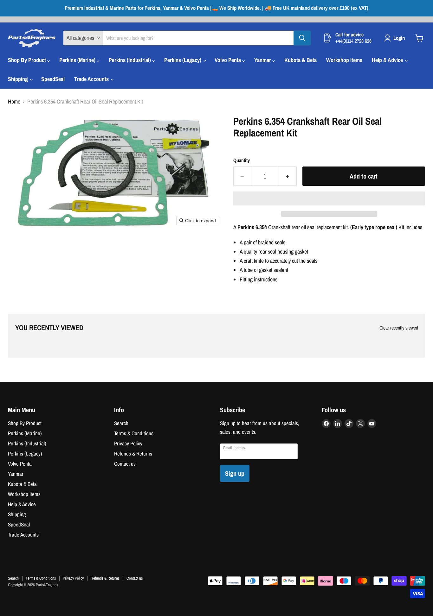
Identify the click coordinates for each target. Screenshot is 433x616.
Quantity (241, 160)
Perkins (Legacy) (183, 60)
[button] (329, 198)
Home (14, 101)
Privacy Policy (128, 443)
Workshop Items (344, 60)
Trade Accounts (92, 79)
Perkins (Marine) (78, 60)
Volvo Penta (228, 60)
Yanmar (263, 60)
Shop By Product (27, 60)
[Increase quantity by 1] (288, 176)
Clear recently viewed (398, 328)
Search (121, 423)
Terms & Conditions (133, 433)
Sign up (234, 473)
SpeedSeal (53, 79)
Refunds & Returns (133, 453)
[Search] (302, 38)
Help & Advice (388, 60)
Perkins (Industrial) (130, 60)
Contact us (125, 463)
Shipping (18, 79)
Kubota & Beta (300, 60)
